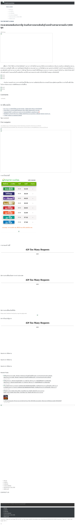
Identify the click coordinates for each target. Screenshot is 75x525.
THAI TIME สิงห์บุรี (4, 21)
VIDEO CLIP (12, 18)
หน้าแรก (11, 9)
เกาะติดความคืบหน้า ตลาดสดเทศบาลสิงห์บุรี (13, 115)
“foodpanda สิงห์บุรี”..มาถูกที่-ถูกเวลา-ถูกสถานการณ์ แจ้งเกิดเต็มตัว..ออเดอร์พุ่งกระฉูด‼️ (22, 112)
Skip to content (9, 6)
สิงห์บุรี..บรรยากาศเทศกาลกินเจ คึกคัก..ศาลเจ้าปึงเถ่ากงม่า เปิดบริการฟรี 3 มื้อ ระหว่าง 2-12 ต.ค (23, 392)
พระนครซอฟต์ (22, 503)
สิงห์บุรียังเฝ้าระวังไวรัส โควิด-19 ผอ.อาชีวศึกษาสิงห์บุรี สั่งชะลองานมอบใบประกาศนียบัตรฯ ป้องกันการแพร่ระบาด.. (27, 113)
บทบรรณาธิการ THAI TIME (15, 16)
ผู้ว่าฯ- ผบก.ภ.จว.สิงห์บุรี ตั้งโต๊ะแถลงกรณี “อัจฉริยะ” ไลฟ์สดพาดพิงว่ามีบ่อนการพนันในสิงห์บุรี (23, 108)
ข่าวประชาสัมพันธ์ (13, 15)
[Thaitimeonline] (8, 3)
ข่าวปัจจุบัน (11, 13)
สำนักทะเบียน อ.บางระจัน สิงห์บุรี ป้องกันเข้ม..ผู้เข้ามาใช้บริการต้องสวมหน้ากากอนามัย (21, 110)
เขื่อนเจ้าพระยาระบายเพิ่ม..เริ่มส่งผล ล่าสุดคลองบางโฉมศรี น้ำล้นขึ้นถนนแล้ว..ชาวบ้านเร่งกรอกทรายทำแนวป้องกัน (27, 377)
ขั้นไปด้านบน (3, 505)
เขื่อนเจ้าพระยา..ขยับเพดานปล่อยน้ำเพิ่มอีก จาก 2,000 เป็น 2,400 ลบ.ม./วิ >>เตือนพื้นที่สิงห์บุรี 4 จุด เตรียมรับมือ (27, 382)
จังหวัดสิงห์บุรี (6, 118)
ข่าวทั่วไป (11, 11)
